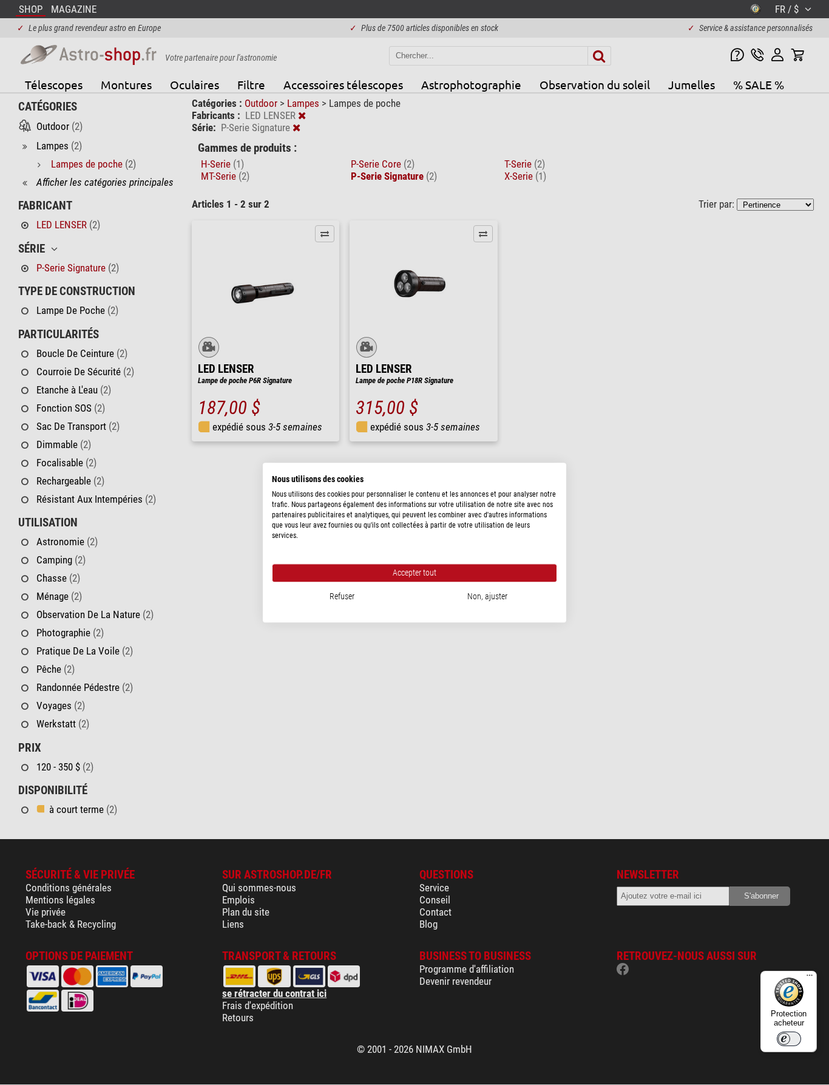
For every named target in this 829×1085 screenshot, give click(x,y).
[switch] (789, 1039)
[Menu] (809, 978)
